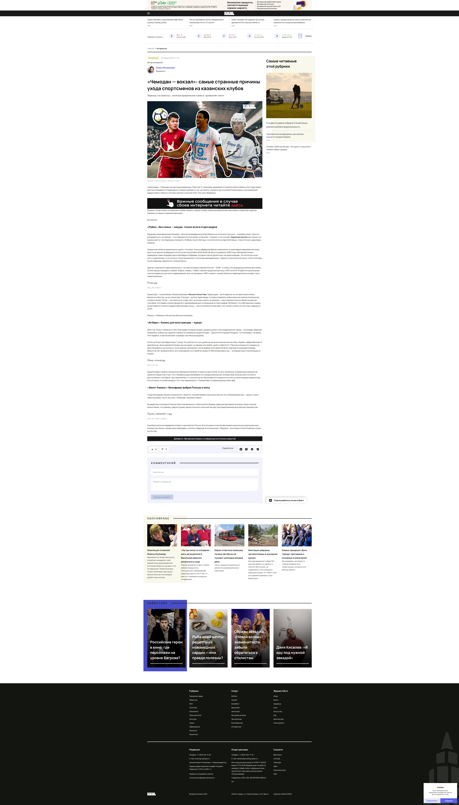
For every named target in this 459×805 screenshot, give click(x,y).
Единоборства (237, 723)
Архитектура (278, 719)
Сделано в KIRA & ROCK (282, 794)
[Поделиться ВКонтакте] (240, 449)
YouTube (276, 758)
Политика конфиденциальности (202, 778)
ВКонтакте (277, 755)
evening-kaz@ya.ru (202, 758)
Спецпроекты (278, 723)
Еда (274, 715)
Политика (193, 707)
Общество (193, 700)
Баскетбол (235, 707)
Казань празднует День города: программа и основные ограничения (294, 554)
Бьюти (275, 700)
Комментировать (162, 497)
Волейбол (235, 704)
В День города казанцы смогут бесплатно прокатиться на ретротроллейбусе (292, 21)
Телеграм (277, 762)
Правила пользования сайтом (201, 774)
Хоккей (234, 700)
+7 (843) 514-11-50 (204, 755)
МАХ (275, 774)
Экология (193, 730)
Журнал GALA (280, 690)
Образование (194, 727)
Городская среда (196, 696)
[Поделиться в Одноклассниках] (246, 449)
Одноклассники (279, 770)
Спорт (234, 690)
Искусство (277, 711)
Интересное (162, 48)
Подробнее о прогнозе (155, 37)
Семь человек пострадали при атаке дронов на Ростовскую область (248, 21)
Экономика (193, 711)
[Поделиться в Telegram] (252, 449)
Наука (191, 723)
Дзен (275, 766)
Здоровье (277, 704)
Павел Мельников (165, 67)
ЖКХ (191, 704)
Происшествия (195, 715)
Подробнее (431, 800)
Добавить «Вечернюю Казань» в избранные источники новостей (205, 438)
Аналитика (193, 734)
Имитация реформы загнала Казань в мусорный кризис (262, 554)
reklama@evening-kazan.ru (247, 758)
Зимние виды (236, 719)
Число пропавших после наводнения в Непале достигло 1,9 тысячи (206, 21)
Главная (150, 48)
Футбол (234, 696)
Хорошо (449, 800)
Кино (275, 707)
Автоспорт (235, 711)
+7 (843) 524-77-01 (246, 755)
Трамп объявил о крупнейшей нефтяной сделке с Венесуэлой (165, 21)
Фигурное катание (238, 715)
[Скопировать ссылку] (257, 449)
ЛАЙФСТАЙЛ (157, 603)
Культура (192, 719)
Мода (275, 696)
